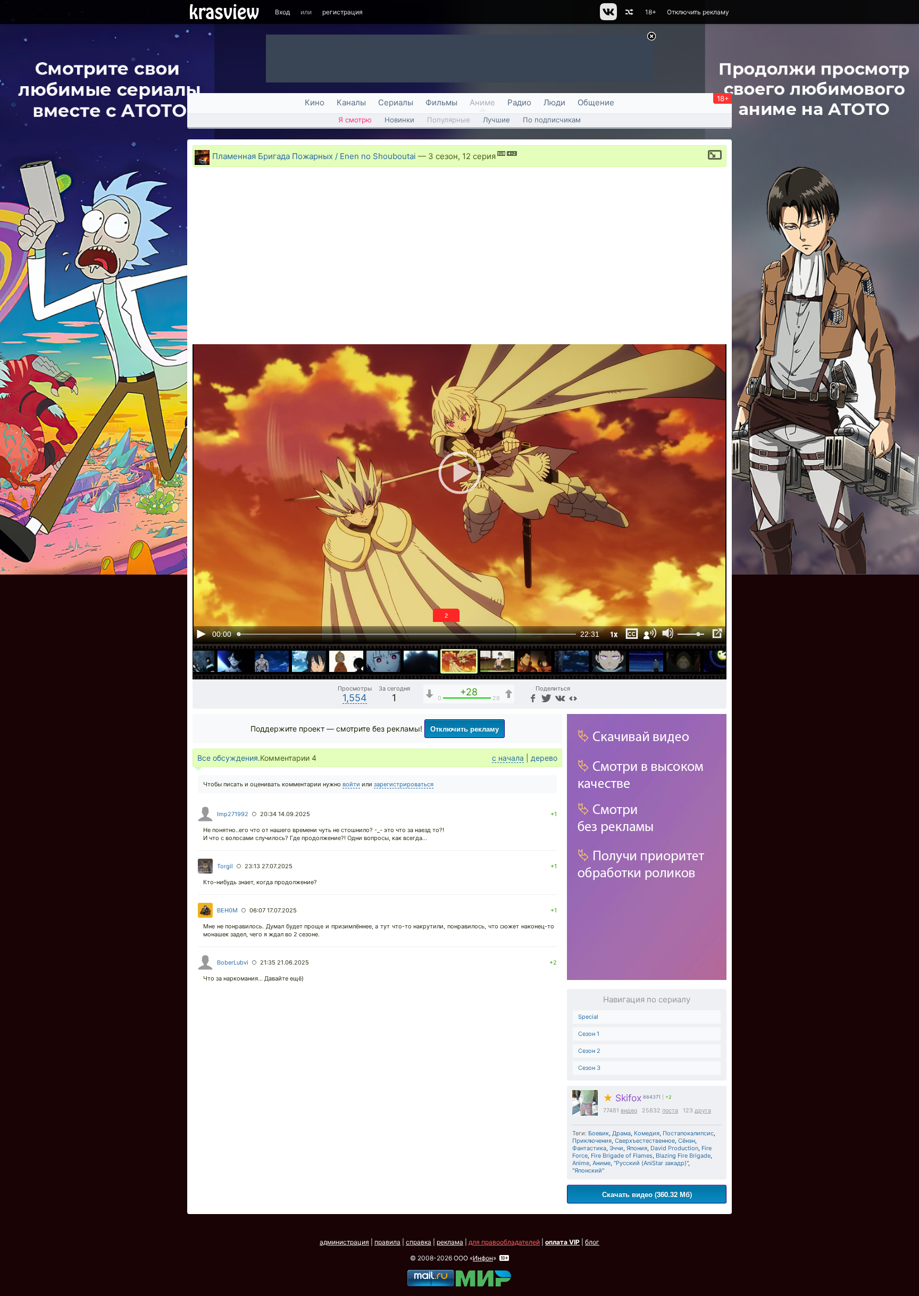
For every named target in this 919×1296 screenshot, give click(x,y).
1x (613, 634)
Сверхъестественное (645, 1140)
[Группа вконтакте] (607, 18)
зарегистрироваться (403, 784)
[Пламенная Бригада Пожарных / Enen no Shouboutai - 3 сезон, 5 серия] (197, 661)
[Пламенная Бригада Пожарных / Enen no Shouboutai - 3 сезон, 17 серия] (646, 661)
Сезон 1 (588, 1033)
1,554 (354, 697)
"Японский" (588, 1170)
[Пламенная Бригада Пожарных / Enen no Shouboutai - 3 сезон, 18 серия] (683, 661)
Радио (519, 102)
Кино (314, 102)
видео (629, 1110)
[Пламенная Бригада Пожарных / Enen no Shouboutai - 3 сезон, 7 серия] (271, 661)
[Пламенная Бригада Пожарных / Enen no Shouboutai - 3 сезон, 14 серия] (534, 661)
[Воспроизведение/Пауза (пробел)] (201, 633)
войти (351, 784)
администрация (344, 1242)
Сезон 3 (589, 1067)
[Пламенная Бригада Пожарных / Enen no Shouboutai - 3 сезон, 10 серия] (383, 661)
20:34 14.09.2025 (285, 814)
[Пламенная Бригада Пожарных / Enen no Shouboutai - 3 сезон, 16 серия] (609, 661)
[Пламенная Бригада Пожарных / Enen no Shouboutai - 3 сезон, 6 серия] (234, 661)
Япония (636, 1148)
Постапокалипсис (688, 1133)
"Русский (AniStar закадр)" (651, 1163)
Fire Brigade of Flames (622, 1155)
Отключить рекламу (698, 12)
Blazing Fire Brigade (683, 1155)
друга (703, 1110)
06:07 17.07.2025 (273, 910)
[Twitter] (545, 697)
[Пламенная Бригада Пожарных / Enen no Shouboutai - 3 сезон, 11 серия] (420, 661)
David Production (674, 1148)
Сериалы (395, 102)
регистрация (342, 12)
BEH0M (227, 910)
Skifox (622, 1097)
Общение (596, 102)
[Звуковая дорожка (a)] (650, 633)
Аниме (482, 102)
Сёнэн (686, 1140)
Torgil (225, 866)
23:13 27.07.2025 (269, 866)
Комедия (646, 1133)
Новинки (399, 119)
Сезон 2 (589, 1050)
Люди (554, 102)
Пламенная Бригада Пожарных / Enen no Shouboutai (314, 156)
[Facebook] (532, 697)
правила (387, 1242)
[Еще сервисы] (573, 697)
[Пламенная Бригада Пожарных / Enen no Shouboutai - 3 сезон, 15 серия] (571, 661)
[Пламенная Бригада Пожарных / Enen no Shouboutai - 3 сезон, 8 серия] (309, 661)
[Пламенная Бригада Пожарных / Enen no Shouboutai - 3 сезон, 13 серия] (497, 661)
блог (592, 1242)
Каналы (351, 102)
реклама (450, 1242)
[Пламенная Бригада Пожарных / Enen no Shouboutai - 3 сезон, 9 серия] (346, 661)
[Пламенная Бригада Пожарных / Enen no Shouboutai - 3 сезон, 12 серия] (459, 661)
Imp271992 (232, 814)
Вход (282, 12)
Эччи (616, 1148)
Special (588, 1016)
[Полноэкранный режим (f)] (717, 633)
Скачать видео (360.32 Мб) (647, 1194)
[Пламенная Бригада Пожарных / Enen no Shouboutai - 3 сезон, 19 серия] (720, 661)
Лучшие (496, 119)
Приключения (592, 1140)
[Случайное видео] (628, 12)
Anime (580, 1163)
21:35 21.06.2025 (284, 962)
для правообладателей (504, 1242)
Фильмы (441, 102)
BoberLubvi (232, 962)
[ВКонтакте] (559, 697)
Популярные (448, 119)
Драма (621, 1133)
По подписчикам (552, 119)
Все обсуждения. (228, 757)
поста (670, 1110)
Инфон (483, 1258)
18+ (650, 12)
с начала (508, 757)
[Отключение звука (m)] (668, 633)
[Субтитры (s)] (631, 633)
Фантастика (589, 1148)
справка (418, 1242)
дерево (544, 757)
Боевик (598, 1133)
